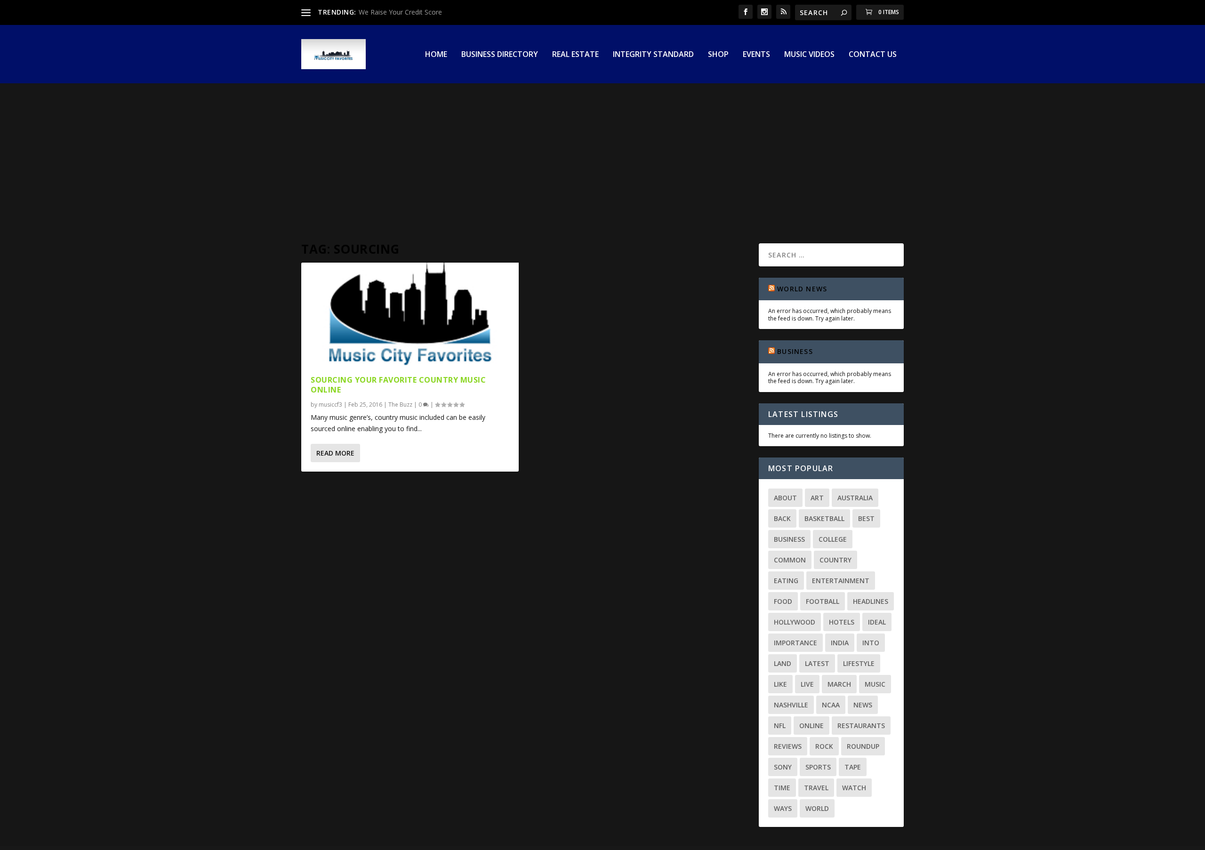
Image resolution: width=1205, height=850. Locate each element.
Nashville (791, 704)
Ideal (877, 621)
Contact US (873, 54)
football (822, 601)
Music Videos (809, 54)
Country (835, 559)
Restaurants (861, 725)
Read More (335, 453)
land (782, 663)
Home (436, 54)
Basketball (824, 518)
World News (802, 288)
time (782, 787)
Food (783, 601)
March (839, 684)
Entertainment (840, 580)
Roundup (863, 746)
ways (783, 808)
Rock (824, 746)
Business (795, 351)
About (785, 497)
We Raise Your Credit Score (400, 12)
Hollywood (794, 621)
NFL (780, 725)
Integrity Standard (653, 54)
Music (875, 684)
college (833, 539)
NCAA (831, 704)
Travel (816, 787)
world (817, 808)
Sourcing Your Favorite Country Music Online (398, 385)
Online (811, 725)
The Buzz (400, 405)
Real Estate (575, 54)
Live (807, 684)
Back (782, 518)
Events (756, 54)
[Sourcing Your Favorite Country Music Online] (410, 314)
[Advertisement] (602, 154)
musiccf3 (330, 405)
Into (870, 642)
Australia (855, 497)
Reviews (788, 746)
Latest (817, 663)
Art (817, 497)
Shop (718, 54)
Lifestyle (859, 663)
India (840, 642)
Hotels (841, 621)
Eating (786, 580)
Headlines (870, 601)
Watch (854, 787)
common (790, 559)
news (862, 704)
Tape (852, 766)
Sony (783, 766)
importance (795, 642)
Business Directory (499, 54)
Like (780, 684)
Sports (818, 766)
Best (866, 518)
